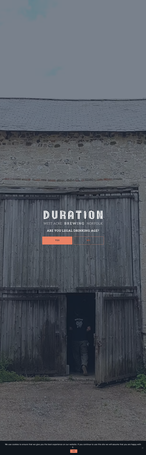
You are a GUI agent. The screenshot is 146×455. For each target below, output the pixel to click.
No (88, 240)
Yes (57, 240)
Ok (73, 451)
